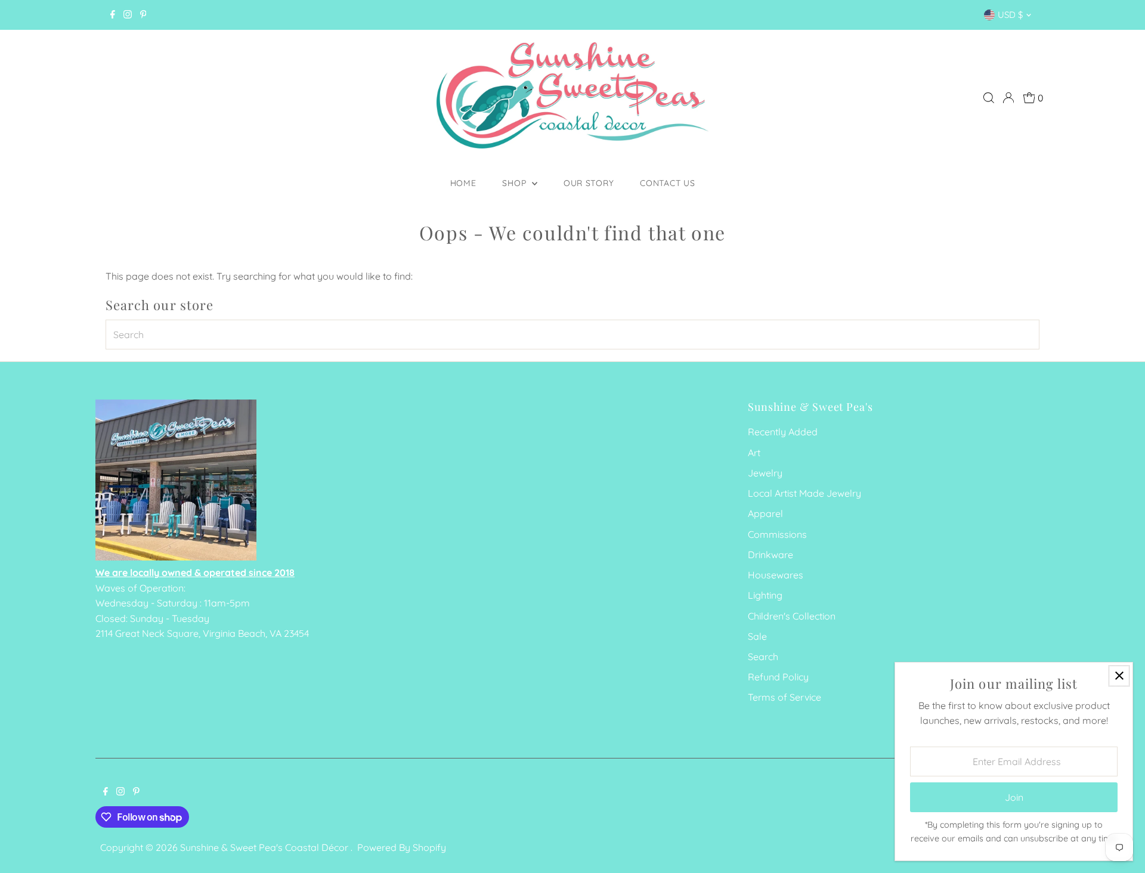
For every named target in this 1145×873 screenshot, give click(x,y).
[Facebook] (112, 15)
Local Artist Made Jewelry (804, 493)
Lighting (765, 595)
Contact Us (667, 183)
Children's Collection (791, 616)
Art (754, 453)
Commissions (777, 534)
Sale (757, 636)
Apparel (765, 513)
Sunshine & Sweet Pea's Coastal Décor (265, 847)
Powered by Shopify (401, 847)
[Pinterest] (143, 15)
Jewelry (765, 473)
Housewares (775, 575)
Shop (515, 183)
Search (763, 657)
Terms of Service (784, 697)
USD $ (1010, 14)
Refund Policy (778, 677)
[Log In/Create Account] (1008, 97)
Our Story (589, 183)
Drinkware (770, 555)
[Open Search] (988, 97)
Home (463, 183)
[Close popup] (1119, 675)
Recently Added (783, 432)
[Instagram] (127, 15)
